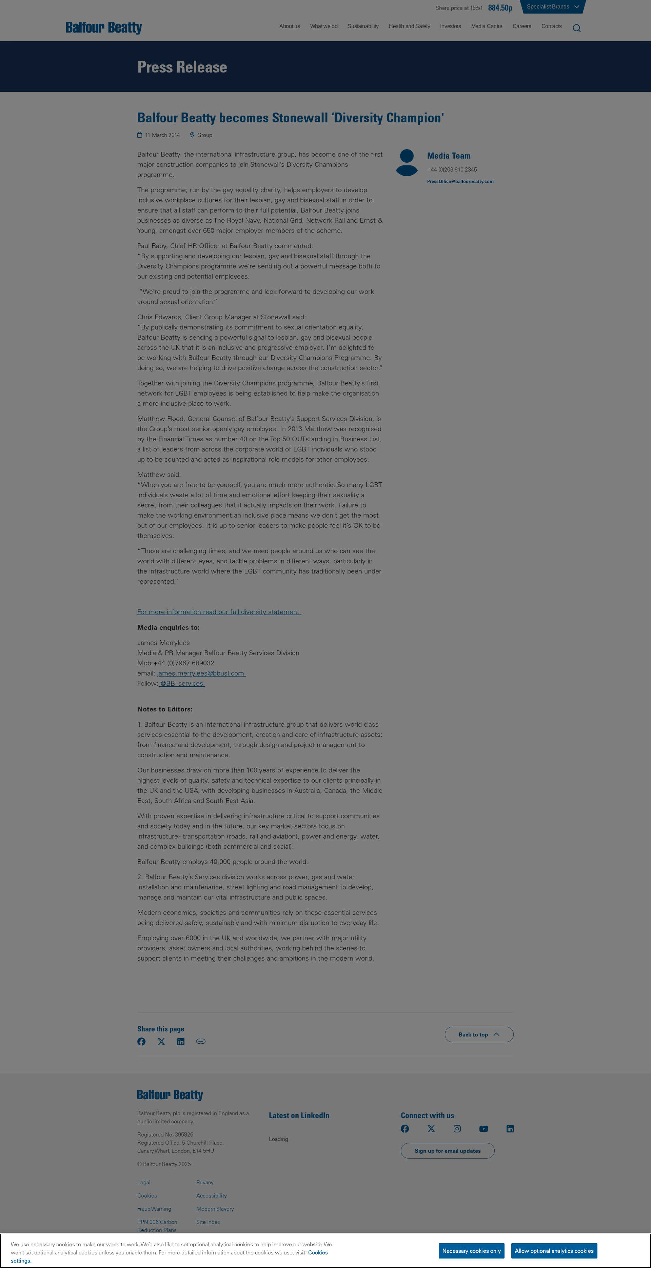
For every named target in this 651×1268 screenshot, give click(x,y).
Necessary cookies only (471, 1250)
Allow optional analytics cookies (554, 1250)
